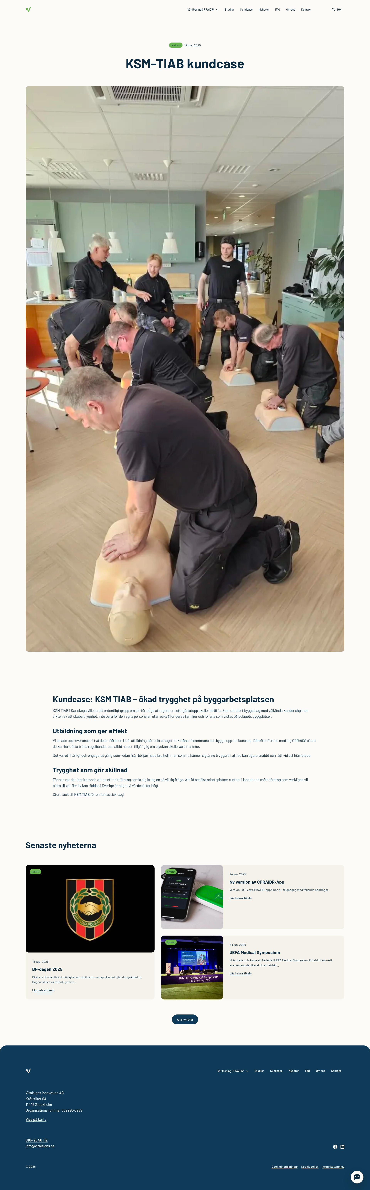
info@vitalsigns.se (40, 1146)
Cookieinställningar (285, 1166)
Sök (338, 9)
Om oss (290, 9)
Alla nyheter (185, 1019)
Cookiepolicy (310, 1166)
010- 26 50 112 (37, 1140)
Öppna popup (357, 1177)
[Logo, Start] (28, 9)
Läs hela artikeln (43, 990)
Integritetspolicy (333, 1166)
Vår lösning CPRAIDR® (201, 9)
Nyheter (264, 9)
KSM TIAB (82, 794)
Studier (229, 9)
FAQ (277, 9)
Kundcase (246, 9)
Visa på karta (36, 1119)
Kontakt (306, 9)
